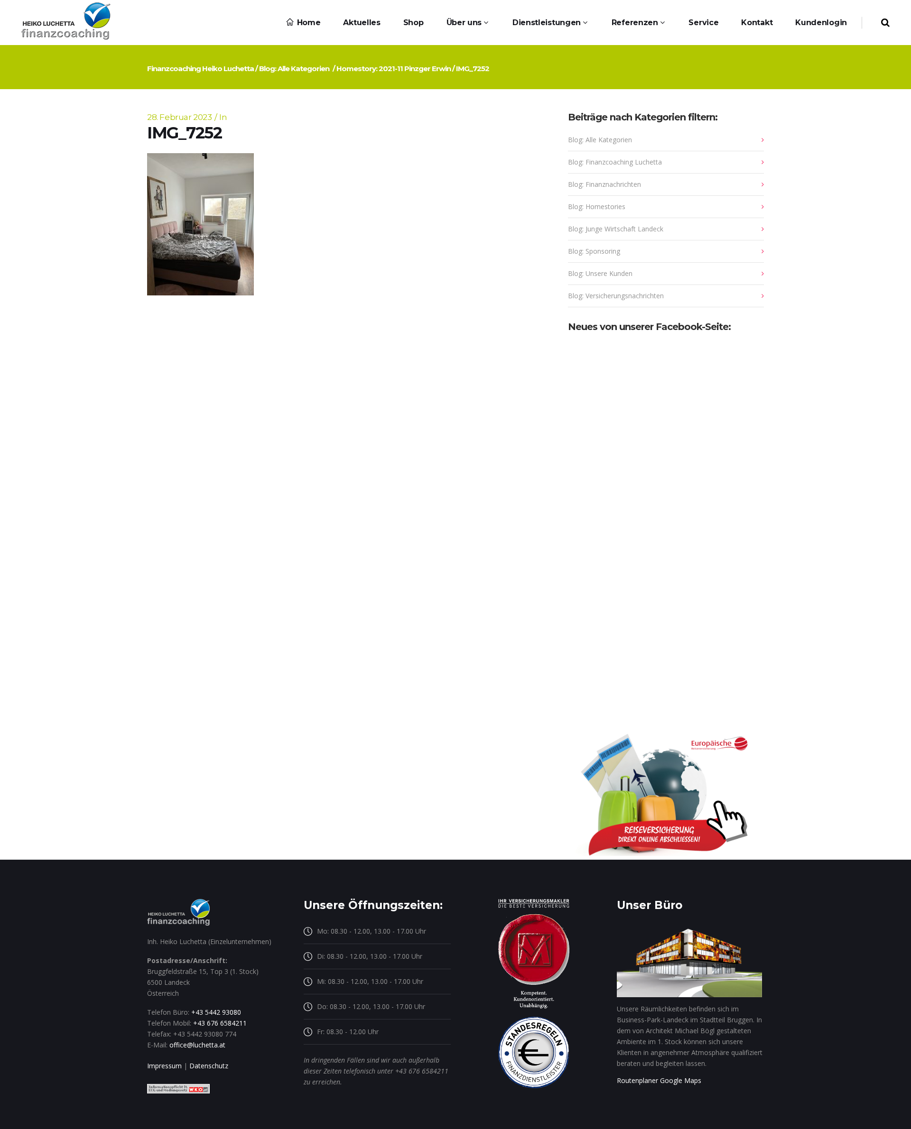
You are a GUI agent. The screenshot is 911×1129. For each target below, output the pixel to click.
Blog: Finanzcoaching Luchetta (615, 161)
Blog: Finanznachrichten (604, 184)
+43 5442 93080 (216, 1012)
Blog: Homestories (596, 206)
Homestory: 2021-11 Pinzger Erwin (393, 68)
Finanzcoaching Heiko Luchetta (200, 68)
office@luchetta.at (197, 1044)
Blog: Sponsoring (594, 251)
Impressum (164, 1065)
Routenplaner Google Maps (659, 1080)
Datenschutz (208, 1065)
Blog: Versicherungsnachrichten (616, 295)
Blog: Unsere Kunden (600, 273)
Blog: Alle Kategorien (294, 68)
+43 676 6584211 (220, 1023)
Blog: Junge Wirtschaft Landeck (615, 228)
